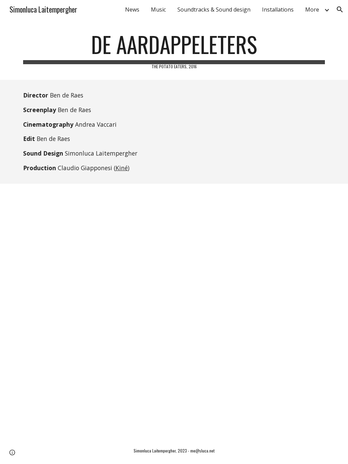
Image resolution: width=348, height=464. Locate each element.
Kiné (122, 168)
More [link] (312, 9)
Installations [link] (278, 9)
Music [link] (158, 9)
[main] (174, 50)
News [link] (132, 9)
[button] (340, 9)
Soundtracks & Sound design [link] (213, 9)
